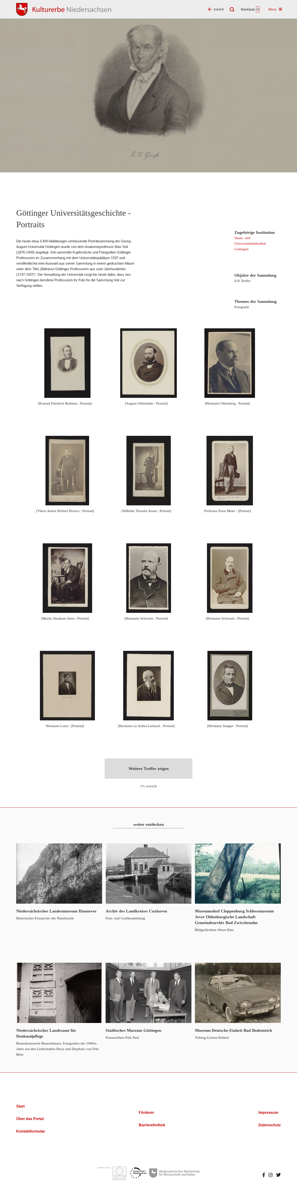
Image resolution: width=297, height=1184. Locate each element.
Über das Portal (30, 1119)
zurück (218, 9)
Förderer (146, 1112)
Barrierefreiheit (152, 1125)
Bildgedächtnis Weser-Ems (234, 920)
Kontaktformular (30, 1131)
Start (20, 1106)
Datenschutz (269, 1125)
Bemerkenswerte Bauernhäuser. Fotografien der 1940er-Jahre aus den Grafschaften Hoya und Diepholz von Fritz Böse (57, 1042)
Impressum (268, 1112)
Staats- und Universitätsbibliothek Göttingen (250, 243)
